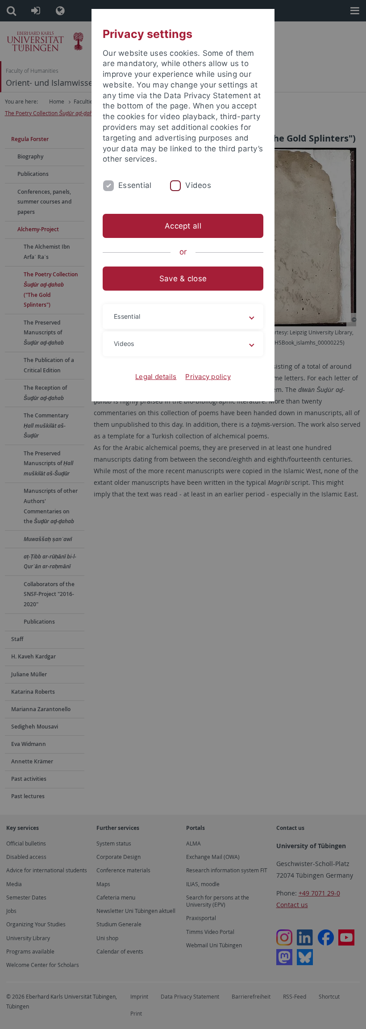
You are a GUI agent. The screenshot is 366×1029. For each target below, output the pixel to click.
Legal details (155, 376)
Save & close (183, 278)
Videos (198, 185)
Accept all (183, 225)
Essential (134, 185)
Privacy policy (208, 376)
